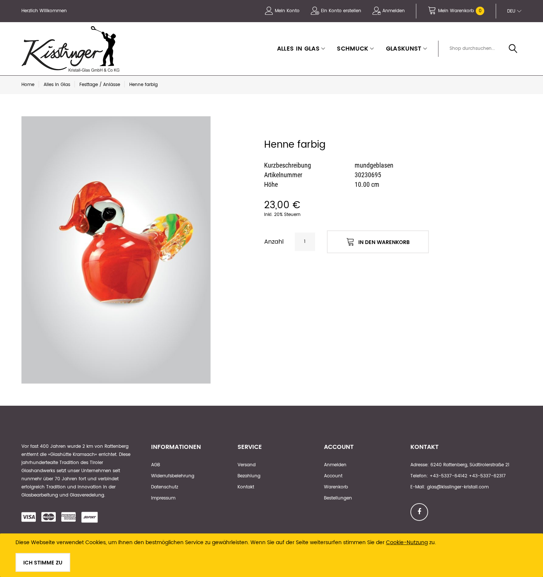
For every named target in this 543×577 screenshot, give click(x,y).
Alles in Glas (57, 84)
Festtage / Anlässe (99, 84)
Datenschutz (164, 487)
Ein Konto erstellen (341, 10)
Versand (247, 464)
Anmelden (393, 10)
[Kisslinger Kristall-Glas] (72, 49)
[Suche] (513, 49)
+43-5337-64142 (448, 476)
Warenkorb (336, 487)
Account (333, 476)
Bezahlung (249, 476)
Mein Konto (287, 10)
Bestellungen (338, 498)
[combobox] (482, 49)
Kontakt (246, 487)
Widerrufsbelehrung (172, 476)
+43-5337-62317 (487, 476)
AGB (155, 464)
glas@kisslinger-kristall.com (458, 487)
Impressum (163, 498)
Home (27, 84)
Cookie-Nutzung (407, 542)
